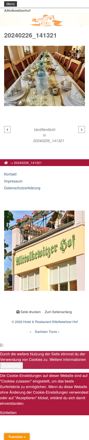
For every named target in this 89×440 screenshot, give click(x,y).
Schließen (8, 412)
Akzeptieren (11, 365)
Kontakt (10, 174)
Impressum (13, 181)
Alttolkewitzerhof (17, 10)
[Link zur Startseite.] (44, 19)
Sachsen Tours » (47, 331)
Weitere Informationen (67, 359)
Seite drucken (31, 311)
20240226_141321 (48, 140)
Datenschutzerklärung (22, 187)
